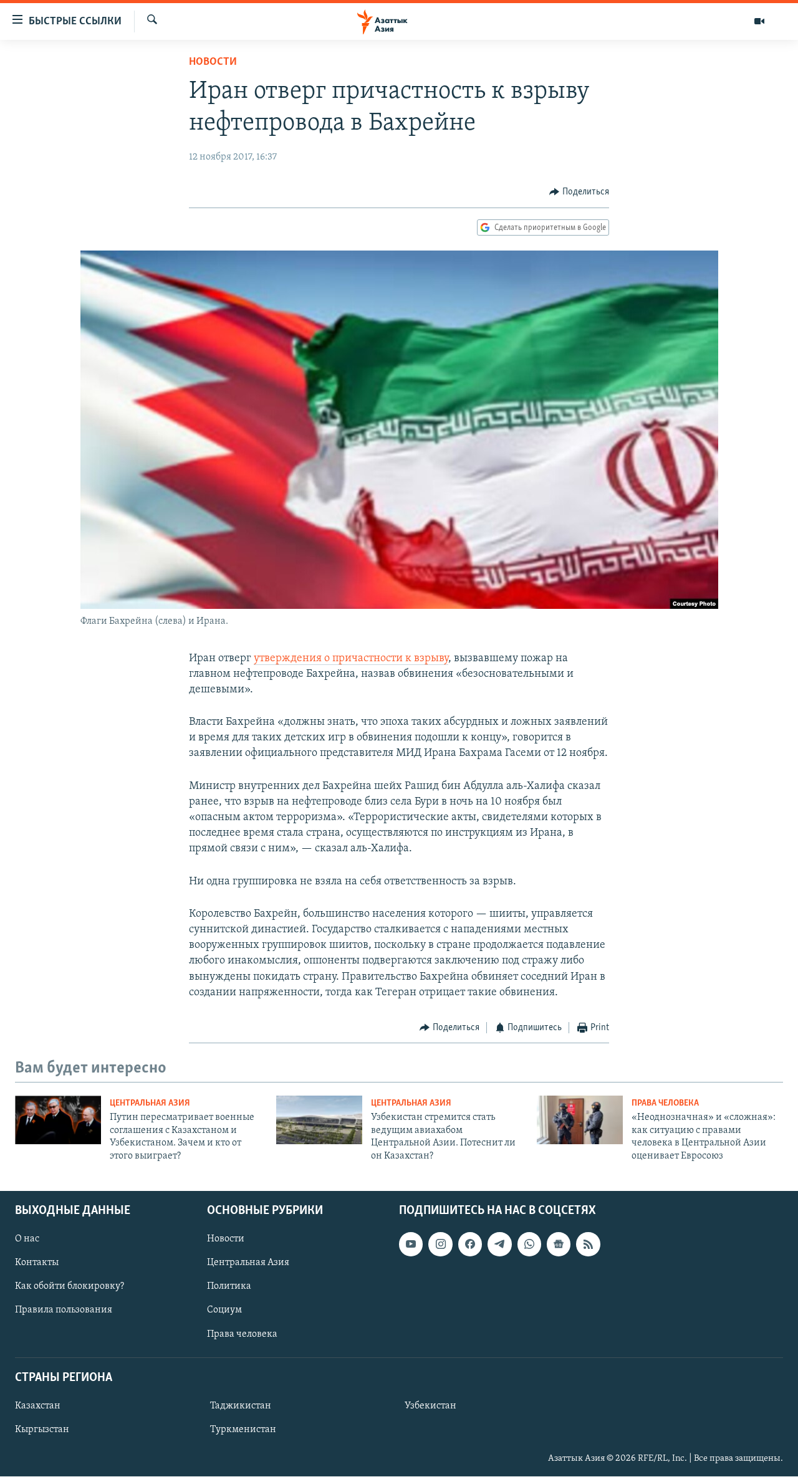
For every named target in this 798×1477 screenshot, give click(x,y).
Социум (224, 1311)
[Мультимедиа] (759, 21)
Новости (213, 62)
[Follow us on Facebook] (470, 1244)
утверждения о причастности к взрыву (351, 658)
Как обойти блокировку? (69, 1286)
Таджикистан (240, 1406)
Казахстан (37, 1406)
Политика (229, 1286)
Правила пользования (63, 1311)
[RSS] (588, 1244)
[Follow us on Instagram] (440, 1244)
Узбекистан (430, 1406)
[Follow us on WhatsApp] (529, 1244)
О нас (27, 1239)
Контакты (37, 1263)
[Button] (579, 192)
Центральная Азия (150, 1103)
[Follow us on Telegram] (499, 1244)
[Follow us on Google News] (558, 1244)
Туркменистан (243, 1430)
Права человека (665, 1103)
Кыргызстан (42, 1430)
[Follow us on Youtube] (411, 1244)
